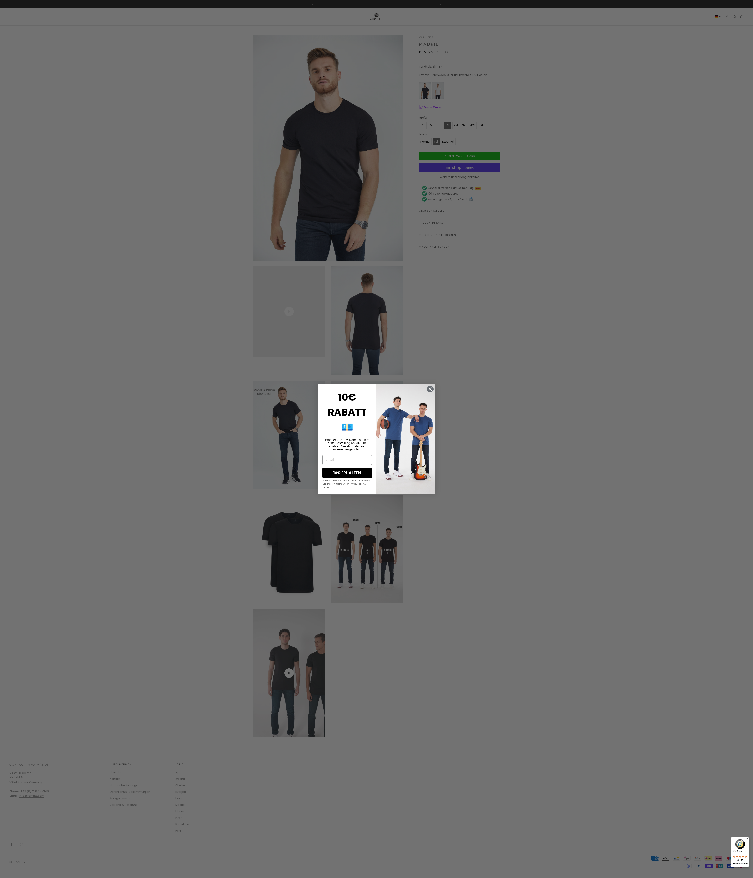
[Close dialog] (430, 389)
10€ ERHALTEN (347, 473)
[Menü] (746, 839)
